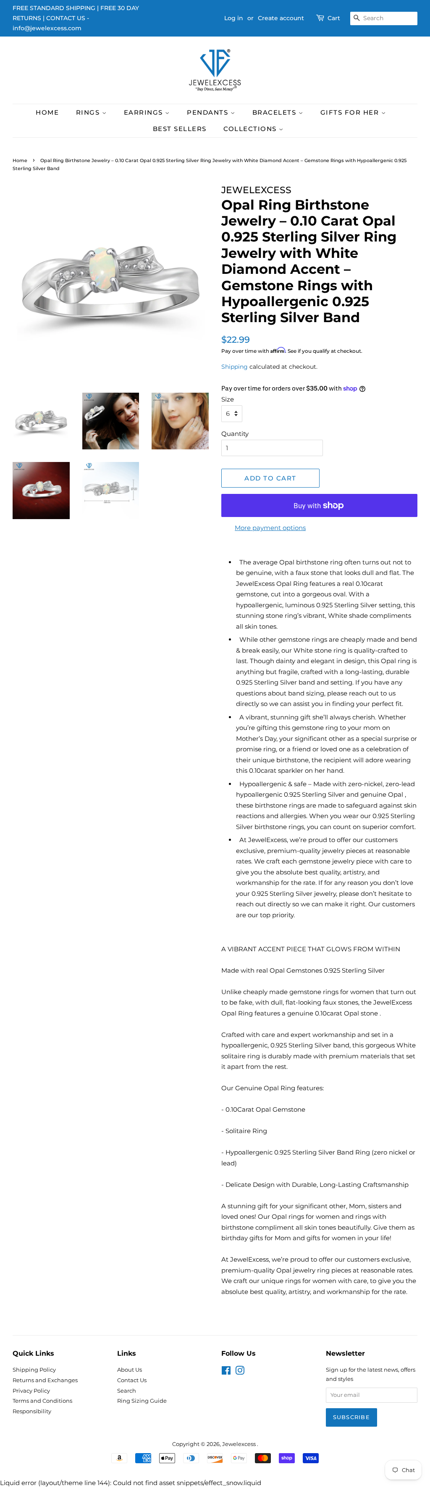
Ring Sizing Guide (142, 1401)
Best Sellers (180, 129)
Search (126, 1391)
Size (227, 399)
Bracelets (275, 112)
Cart (334, 18)
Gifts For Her (350, 112)
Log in (233, 18)
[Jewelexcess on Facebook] (226, 1372)
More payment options (270, 528)
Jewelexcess (239, 1444)
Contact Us (132, 1380)
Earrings (144, 112)
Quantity (235, 434)
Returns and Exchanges (45, 1380)
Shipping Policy (34, 1370)
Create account (281, 18)
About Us (129, 1370)
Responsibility (32, 1411)
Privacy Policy (31, 1391)
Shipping (234, 366)
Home (47, 112)
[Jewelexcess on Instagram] (239, 1372)
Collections (251, 129)
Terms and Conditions (42, 1401)
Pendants (209, 112)
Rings (89, 112)
